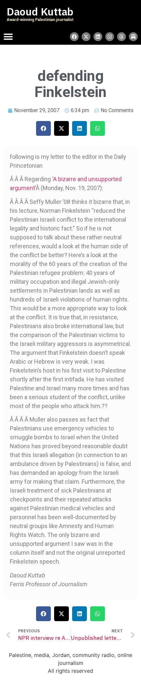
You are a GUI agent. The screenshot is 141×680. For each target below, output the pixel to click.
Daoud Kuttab (40, 12)
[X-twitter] (86, 36)
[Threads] (121, 36)
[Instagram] (109, 36)
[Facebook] (74, 36)
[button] (43, 128)
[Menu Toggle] (8, 36)
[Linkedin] (97, 36)
